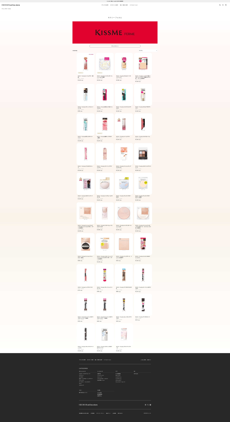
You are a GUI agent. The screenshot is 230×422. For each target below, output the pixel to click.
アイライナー (81, 375)
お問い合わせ (120, 413)
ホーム (3, 8)
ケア (117, 371)
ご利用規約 (93, 413)
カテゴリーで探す (90, 359)
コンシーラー (99, 377)
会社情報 (114, 413)
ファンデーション (100, 375)
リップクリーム (118, 378)
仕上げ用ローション (101, 380)
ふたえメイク (81, 385)
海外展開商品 (99, 394)
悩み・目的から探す (98, 359)
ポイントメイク (82, 371)
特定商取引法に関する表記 (84, 413)
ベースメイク (100, 371)
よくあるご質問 (143, 359)
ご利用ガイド (149, 359)
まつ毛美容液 (118, 373)
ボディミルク (118, 375)
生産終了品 (99, 395)
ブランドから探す (82, 359)
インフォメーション (107, 359)
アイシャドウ (81, 380)
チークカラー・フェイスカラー (85, 381)
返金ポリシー (108, 413)
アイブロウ (81, 377)
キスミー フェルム (8, 8)
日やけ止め (136, 373)
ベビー (80, 390)
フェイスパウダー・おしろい (102, 378)
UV (134, 371)
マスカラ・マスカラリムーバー (85, 373)
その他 (98, 390)
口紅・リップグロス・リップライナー (86, 378)
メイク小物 (99, 392)
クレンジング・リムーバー (120, 381)
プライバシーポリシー (100, 413)
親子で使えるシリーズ (83, 392)
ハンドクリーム (118, 377)
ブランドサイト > (115, 46)
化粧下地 (99, 373)
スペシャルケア (118, 380)
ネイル (80, 383)
